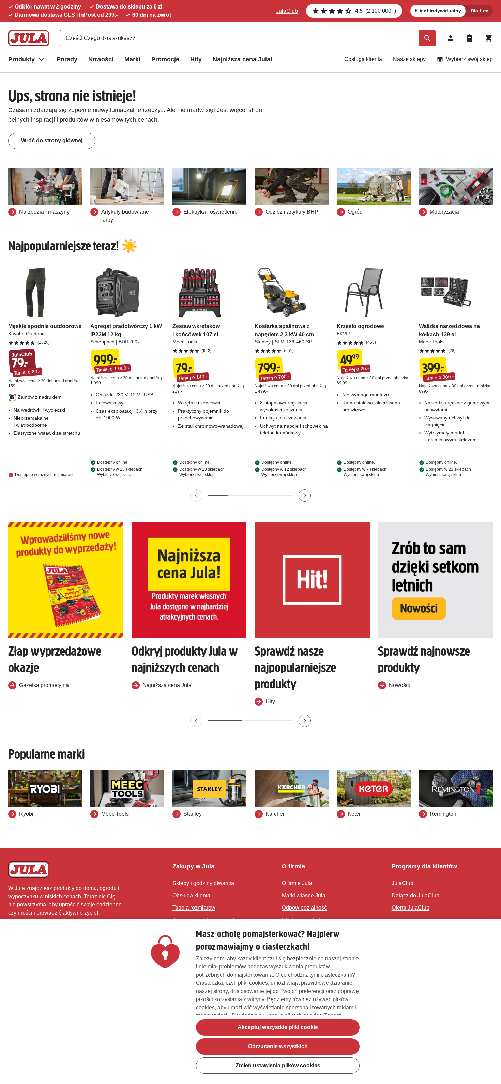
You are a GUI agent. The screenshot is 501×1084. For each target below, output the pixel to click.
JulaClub (287, 11)
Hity (196, 59)
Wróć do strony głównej (51, 140)
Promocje (165, 59)
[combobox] (248, 38)
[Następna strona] (305, 495)
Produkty (21, 59)
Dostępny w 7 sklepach (365, 472)
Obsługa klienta (363, 59)
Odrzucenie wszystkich (278, 1046)
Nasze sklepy (409, 59)
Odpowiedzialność (304, 908)
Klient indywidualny (438, 10)
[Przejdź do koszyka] (489, 38)
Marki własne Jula (303, 895)
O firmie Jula (297, 883)
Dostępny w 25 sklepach (119, 472)
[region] (250, 1001)
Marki (132, 59)
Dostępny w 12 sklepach (284, 472)
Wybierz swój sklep (469, 59)
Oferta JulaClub (410, 908)
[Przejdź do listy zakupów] (469, 38)
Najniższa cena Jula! (242, 59)
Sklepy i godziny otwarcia (203, 883)
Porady (67, 59)
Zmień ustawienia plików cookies (278, 1065)
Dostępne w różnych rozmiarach (45, 474)
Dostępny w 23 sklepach (202, 472)
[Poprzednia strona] (196, 495)
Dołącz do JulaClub (415, 895)
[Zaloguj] (450, 38)
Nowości (100, 59)
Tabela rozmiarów (193, 908)
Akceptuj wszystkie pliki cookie (278, 1027)
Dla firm (479, 10)
